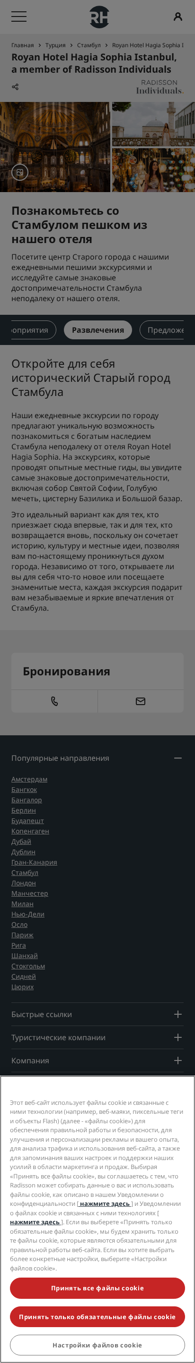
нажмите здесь (105, 1203)
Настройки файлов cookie (97, 1345)
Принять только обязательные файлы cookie (97, 1317)
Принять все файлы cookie (97, 1288)
